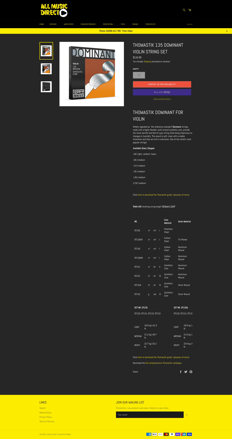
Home (41, 24)
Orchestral (108, 24)
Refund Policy (45, 412)
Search (42, 408)
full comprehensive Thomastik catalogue (164, 362)
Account (190, 24)
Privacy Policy (45, 417)
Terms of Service (46, 421)
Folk (123, 24)
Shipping (147, 61)
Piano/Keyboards (88, 24)
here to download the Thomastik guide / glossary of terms (163, 194)
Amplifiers (69, 24)
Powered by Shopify (64, 434)
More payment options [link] (162, 99)
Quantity (136, 69)
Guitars (53, 24)
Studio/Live (151, 24)
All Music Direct (51, 434)
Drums (135, 24)
